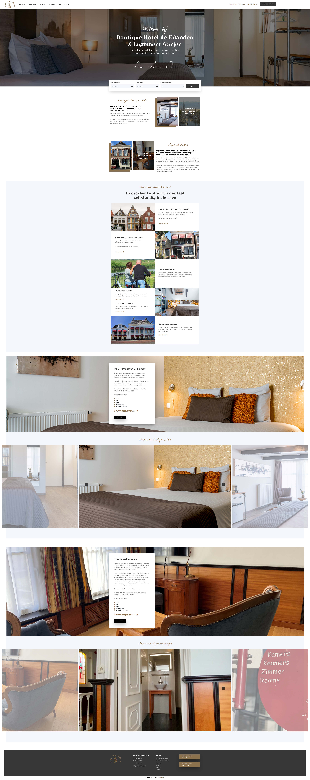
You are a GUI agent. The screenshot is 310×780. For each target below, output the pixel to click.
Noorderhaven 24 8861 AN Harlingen (138, 759)
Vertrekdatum (140, 82)
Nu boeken (120, 417)
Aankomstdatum (115, 82)
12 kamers (138, 67)
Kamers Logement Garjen (162, 761)
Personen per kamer (166, 82)
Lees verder (162, 223)
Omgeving (42, 4)
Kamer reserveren (267, 4)
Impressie (32, 4)
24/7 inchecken (155, 67)
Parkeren (52, 4)
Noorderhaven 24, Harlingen (237, 4)
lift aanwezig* (172, 67)
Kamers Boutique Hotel (162, 758)
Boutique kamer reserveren (187, 756)
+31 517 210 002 (253, 4)
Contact (67, 4)
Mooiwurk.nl (160, 777)
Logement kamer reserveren (187, 764)
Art (60, 4)
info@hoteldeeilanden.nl (139, 766)
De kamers (21, 4)
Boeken (192, 86)
